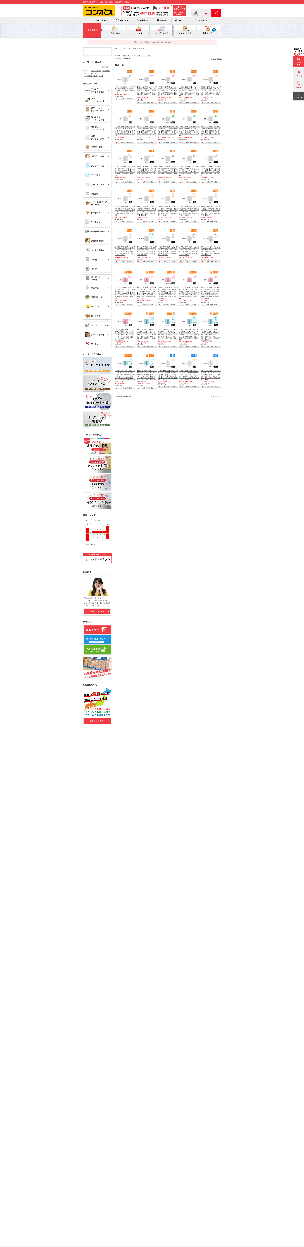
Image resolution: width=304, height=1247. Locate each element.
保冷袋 (101, 76)
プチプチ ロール (125, 48)
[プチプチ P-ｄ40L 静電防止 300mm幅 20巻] (211, 284)
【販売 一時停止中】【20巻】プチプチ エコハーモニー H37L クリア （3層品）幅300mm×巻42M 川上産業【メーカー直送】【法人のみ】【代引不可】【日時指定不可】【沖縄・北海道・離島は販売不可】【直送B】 (125, 376)
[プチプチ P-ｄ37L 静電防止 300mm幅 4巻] (125, 284)
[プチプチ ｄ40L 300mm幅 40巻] (147, 243)
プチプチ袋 (106, 71)
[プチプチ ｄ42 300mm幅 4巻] (189, 163)
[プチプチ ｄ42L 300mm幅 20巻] (189, 243)
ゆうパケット (99, 73)
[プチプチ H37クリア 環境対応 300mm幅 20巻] (168, 326)
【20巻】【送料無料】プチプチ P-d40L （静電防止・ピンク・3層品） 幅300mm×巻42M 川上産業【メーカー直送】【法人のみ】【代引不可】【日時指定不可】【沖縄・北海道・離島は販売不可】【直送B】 (211, 293)
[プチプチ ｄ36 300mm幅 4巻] (147, 83)
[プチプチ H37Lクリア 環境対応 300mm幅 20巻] (125, 367)
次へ (214, 59)
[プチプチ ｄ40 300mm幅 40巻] (168, 163)
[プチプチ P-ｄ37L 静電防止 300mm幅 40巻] (168, 284)
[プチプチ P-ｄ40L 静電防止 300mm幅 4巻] (189, 284)
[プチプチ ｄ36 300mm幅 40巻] (189, 83)
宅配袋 (95, 76)
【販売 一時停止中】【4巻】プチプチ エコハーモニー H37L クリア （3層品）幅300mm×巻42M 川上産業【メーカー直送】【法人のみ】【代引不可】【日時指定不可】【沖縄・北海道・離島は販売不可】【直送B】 (211, 334)
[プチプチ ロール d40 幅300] (125, 83)
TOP (116, 48)
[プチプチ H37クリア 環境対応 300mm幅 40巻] (189, 326)
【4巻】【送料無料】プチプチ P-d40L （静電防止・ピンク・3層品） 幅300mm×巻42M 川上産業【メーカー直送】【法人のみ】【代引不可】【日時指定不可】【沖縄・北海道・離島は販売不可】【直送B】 (189, 293)
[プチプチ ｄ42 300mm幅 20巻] (211, 163)
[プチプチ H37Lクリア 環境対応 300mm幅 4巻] (211, 326)
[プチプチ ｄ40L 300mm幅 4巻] (211, 203)
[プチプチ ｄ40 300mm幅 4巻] (125, 163)
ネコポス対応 (88, 76)
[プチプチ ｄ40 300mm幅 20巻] (147, 163)
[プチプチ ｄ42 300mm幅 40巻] (125, 203)
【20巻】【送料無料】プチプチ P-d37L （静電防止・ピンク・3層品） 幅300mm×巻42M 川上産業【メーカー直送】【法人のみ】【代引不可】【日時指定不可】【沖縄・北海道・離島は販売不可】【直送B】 (147, 293)
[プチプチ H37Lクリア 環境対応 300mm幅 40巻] (147, 367)
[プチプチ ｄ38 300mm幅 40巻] (211, 123)
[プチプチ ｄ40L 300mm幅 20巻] (125, 243)
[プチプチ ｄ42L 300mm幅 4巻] (168, 243)
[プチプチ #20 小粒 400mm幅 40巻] (211, 367)
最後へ (219, 59)
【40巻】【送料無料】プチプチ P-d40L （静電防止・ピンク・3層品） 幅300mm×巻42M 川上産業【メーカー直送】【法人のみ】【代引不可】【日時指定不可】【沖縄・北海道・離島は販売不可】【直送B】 (125, 334)
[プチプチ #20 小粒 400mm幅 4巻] (168, 367)
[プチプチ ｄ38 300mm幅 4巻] (168, 123)
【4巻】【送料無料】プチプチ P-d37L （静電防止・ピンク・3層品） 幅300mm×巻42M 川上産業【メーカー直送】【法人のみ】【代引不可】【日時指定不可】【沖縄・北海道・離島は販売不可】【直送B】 (125, 293)
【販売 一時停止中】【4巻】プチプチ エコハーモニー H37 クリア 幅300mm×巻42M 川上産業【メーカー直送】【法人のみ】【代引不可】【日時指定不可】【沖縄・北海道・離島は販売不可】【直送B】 (146, 334)
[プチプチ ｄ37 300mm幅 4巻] (211, 83)
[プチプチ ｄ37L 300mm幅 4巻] (147, 203)
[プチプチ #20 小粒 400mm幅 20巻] (189, 367)
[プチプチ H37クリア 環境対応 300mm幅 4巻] (147, 326)
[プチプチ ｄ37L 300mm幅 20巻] (168, 203)
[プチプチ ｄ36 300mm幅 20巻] (168, 83)
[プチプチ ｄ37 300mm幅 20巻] (125, 123)
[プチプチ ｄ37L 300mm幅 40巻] (189, 203)
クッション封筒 (96, 71)
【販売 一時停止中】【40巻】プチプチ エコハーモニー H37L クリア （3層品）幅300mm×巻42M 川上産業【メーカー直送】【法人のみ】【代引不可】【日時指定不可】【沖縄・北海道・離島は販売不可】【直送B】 (147, 376)
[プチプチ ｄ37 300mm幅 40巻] (147, 123)
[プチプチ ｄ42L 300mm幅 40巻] (211, 243)
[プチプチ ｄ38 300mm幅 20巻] (189, 123)
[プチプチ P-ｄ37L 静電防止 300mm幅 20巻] (147, 284)
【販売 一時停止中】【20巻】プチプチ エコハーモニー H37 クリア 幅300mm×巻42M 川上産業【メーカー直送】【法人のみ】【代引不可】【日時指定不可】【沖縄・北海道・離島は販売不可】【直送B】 (168, 334)
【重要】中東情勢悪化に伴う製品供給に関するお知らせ (152, 42)
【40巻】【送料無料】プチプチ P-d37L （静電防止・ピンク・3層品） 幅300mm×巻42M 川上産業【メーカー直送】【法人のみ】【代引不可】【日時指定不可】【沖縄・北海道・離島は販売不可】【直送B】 (168, 293)
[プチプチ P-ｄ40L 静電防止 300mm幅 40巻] (125, 326)
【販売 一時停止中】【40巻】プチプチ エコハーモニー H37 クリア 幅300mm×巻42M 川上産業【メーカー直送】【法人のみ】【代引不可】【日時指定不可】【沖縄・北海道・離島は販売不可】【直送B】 (189, 334)
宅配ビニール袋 (89, 73)
